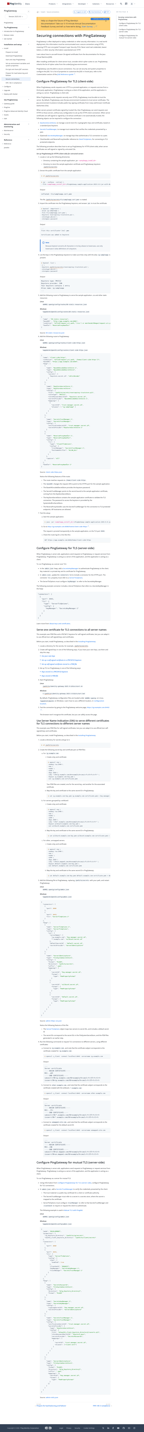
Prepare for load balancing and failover (17, 74)
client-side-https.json (54, 472)
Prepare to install (12, 52)
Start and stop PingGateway (15, 60)
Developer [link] (83, 4)
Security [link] (77, 1428)
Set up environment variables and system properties (18, 64)
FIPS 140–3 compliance (14, 83)
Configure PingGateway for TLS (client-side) (130, 24)
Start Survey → (88, 26)
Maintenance (8, 130)
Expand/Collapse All (101, 19)
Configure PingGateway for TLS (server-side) (74, 1183)
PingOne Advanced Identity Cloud (16, 111)
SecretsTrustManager (48, 129)
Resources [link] (111, 4)
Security (7, 134)
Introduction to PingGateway (14, 31)
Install (6, 48)
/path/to (46, 686)
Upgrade (7, 90)
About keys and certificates (59, 623)
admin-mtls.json (52, 1397)
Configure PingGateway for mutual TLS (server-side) (128, 37)
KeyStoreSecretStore (48, 123)
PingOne (7, 107)
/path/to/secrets (50, 167)
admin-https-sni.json (54, 1021)
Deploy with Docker (11, 94)
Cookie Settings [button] (89, 1428)
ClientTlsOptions (85, 139)
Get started (8, 39)
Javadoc (6, 148)
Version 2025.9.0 (15, 16)
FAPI (5, 119)
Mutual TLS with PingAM (73, 1210)
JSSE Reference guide (65, 74)
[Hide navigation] (28, 11)
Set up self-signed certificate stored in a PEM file (59, 664)
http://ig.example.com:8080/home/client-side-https (67, 526)
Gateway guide (9, 104)
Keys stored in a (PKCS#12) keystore (55, 672)
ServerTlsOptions (76, 578)
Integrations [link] (68, 4)
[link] (14, 4)
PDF (107, 12)
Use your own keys (48, 656)
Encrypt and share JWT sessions (17, 69)
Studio (6, 115)
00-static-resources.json (55, 333)
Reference (7, 144)
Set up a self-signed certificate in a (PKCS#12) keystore (61, 660)
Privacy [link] (68, 1428)
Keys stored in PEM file (50, 676)
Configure (7, 87)
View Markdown (96, 12)
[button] (132, 4)
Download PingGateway (14, 56)
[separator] (30, 716)
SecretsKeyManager (55, 136)
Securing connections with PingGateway (127, 18)
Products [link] (53, 4)
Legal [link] (61, 1428)
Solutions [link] (97, 4)
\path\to (47, 693)
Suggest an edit (81, 12)
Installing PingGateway (87, 641)
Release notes (9, 35)
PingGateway (10, 10)
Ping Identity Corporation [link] (29, 1428)
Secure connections (13, 79)
